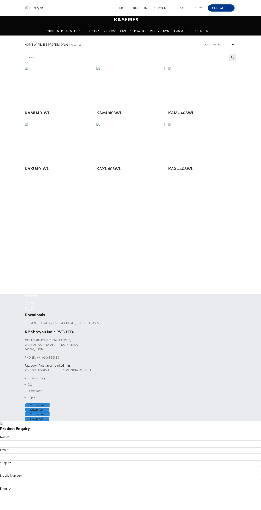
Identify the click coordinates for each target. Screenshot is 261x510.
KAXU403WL (108, 168)
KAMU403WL (109, 112)
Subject (5, 463)
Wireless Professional (51, 45)
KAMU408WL (181, 112)
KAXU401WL (37, 168)
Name (5, 437)
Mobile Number (11, 476)
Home (29, 45)
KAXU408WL (180, 168)
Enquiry (6, 488)
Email (4, 450)
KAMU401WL (37, 112)
